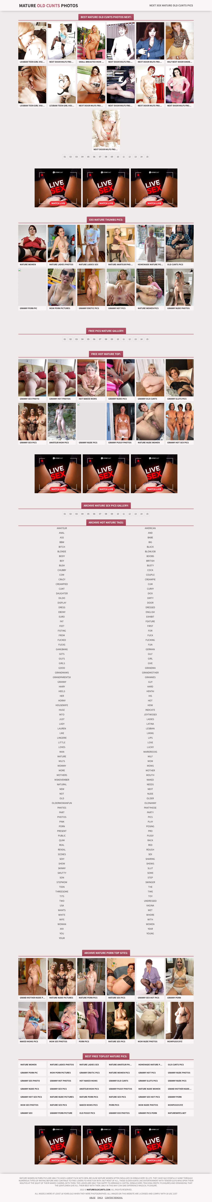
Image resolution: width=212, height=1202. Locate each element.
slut (150, 868)
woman (62, 924)
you (62, 933)
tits (62, 896)
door (150, 602)
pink (61, 821)
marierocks (150, 751)
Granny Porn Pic (29, 1072)
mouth (150, 775)
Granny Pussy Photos (120, 1088)
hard (150, 686)
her (62, 696)
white (61, 914)
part (62, 812)
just (62, 719)
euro (62, 616)
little (61, 742)
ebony (61, 612)
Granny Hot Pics (147, 1072)
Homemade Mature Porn (151, 1064)
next (150, 789)
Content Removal (114, 1197)
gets (61, 654)
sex (150, 854)
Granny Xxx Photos (119, 1113)
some (150, 873)
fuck (150, 635)
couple (150, 574)
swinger (150, 882)
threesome (61, 891)
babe (150, 537)
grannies (150, 677)
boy (62, 560)
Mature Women (28, 1064)
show (62, 863)
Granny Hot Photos (60, 1080)
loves (62, 747)
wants (61, 910)
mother (150, 770)
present (62, 831)
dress (62, 607)
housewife (62, 705)
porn (62, 826)
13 (136, 156)
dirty (150, 598)
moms (150, 765)
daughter (62, 593)
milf (150, 756)
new (61, 789)
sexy (61, 859)
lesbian (150, 728)
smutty (62, 873)
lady (61, 723)
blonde (61, 551)
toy (150, 896)
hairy (62, 686)
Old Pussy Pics (87, 1113)
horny (61, 700)
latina (150, 723)
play (150, 821)
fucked (62, 640)
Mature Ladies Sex (89, 1064)
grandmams (62, 672)
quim (62, 840)
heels (62, 691)
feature (150, 621)
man (61, 751)
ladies (150, 719)
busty (150, 565)
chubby (62, 570)
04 (82, 156)
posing (150, 826)
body (62, 556)
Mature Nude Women (149, 1088)
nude (150, 793)
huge (62, 709)
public (62, 835)
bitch (62, 546)
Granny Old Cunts (118, 1080)
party (150, 812)
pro (150, 831)
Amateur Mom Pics (89, 1088)
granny (62, 682)
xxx (62, 928)
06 (94, 156)
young (150, 933)
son (62, 877)
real (61, 845)
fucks (61, 644)
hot (150, 700)
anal (62, 532)
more (62, 770)
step (150, 877)
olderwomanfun (62, 803)
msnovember (61, 779)
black (150, 546)
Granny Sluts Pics (148, 1080)
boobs (150, 556)
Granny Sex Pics (58, 1088)
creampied (62, 584)
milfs (62, 761)
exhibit (150, 616)
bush (62, 565)
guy (150, 682)
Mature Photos (48, 5)
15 (147, 156)
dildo (62, 598)
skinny (61, 868)
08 (106, 156)
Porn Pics (114, 1105)
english (150, 612)
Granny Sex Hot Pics (149, 1096)
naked (150, 779)
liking (150, 733)
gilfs (62, 658)
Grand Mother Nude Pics (181, 1088)
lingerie (62, 737)
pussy (150, 835)
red (150, 845)
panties (61, 807)
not (61, 793)
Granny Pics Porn (147, 1113)
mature (61, 756)
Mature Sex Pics (117, 1096)
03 (76, 156)
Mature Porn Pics (88, 1096)
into (61, 714)
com (61, 574)
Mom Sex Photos (29, 1105)
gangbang (62, 649)
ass (62, 537)
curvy (150, 588)
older (150, 798)
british (150, 560)
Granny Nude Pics (177, 1080)
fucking (150, 640)
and (150, 532)
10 (118, 156)
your (62, 938)
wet (150, 910)
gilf (150, 654)
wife (61, 919)
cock (150, 570)
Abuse (92, 1197)
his (150, 696)
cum (150, 584)
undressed (150, 900)
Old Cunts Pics (176, 1064)
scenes (62, 854)
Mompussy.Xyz (175, 1105)
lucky (150, 747)
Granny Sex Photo (30, 1080)
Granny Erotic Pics (89, 1072)
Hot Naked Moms (88, 1080)
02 (71, 156)
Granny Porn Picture (61, 1113)
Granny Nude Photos (179, 1072)
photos (61, 817)
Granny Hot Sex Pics (31, 1096)
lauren (62, 728)
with (150, 919)
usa (62, 905)
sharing (150, 859)
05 (88, 156)
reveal (62, 849)
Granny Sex (26, 1113)
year (150, 928)
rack (150, 840)
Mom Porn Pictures (60, 1072)
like (62, 733)
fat (62, 621)
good (62, 668)
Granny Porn (175, 1096)
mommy (62, 765)
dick (150, 593)
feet (61, 626)
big (150, 542)
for (150, 630)
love (150, 742)
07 (100, 156)
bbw (61, 542)
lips (150, 737)
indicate (150, 709)
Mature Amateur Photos (122, 1064)
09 (112, 156)
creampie (150, 579)
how (150, 705)
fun (150, 644)
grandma (150, 668)
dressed (150, 607)
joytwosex (150, 714)
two (61, 900)
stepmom (61, 882)
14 (141, 156)
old (62, 798)
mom (150, 761)
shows (150, 863)
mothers (62, 775)
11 (124, 156)
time (150, 891)
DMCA (100, 1197)
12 (130, 156)
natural (62, 784)
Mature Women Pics (119, 1072)
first (150, 626)
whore (150, 914)
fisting (62, 630)
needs (150, 784)
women (150, 924)
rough (150, 849)
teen (62, 886)
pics (150, 817)
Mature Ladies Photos (62, 1064)
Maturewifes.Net (177, 1113)
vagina (150, 905)
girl (150, 658)
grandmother (150, 672)
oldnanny (150, 803)
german (150, 649)
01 (65, 156)
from (62, 635)
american (150, 528)
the (150, 886)
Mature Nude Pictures (62, 1096)
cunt (62, 588)
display (62, 602)
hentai (150, 691)
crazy (62, 579)
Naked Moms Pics (88, 1105)
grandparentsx (62, 677)
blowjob (150, 551)
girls (62, 663)
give (150, 663)
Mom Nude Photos (148, 1105)
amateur (62, 528)
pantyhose (150, 807)
